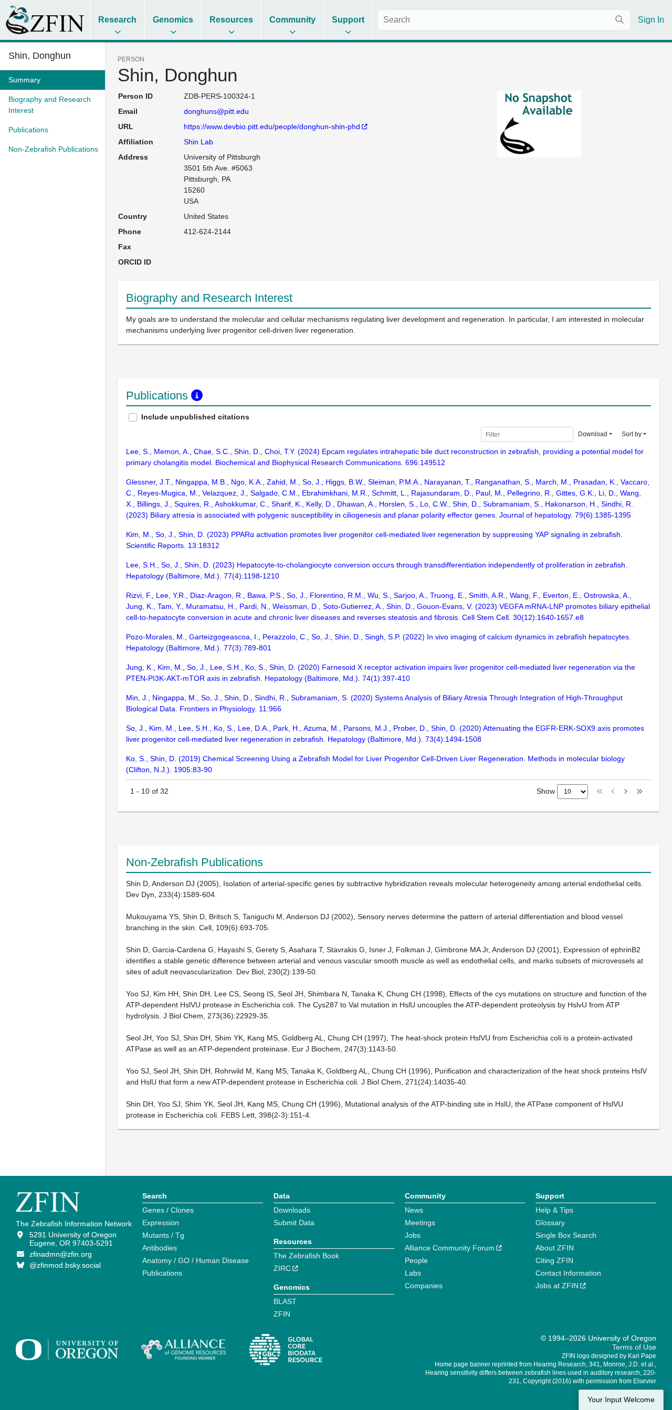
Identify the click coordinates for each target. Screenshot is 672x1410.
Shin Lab (198, 142)
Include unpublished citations (195, 417)
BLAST (285, 1301)
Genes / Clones (168, 1210)
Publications (162, 1273)
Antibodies (159, 1248)
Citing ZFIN (554, 1260)
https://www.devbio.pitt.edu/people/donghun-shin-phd (272, 126)
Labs (413, 1273)
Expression (160, 1222)
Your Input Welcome (621, 1400)
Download (592, 434)
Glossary (550, 1222)
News (414, 1210)
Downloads (292, 1210)
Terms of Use (634, 1347)
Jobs (413, 1235)
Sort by (632, 434)
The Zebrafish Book (306, 1255)
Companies (424, 1285)
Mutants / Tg (163, 1235)
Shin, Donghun (39, 55)
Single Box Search (566, 1235)
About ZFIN (555, 1248)
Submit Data (294, 1222)
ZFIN (282, 1314)
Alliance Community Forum (450, 1248)
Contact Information (568, 1273)
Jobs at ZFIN (557, 1285)
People (416, 1260)
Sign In (651, 19)
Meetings (420, 1222)
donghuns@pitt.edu (216, 111)
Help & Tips (554, 1210)
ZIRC (282, 1268)
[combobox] (504, 20)
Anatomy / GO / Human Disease (195, 1260)
